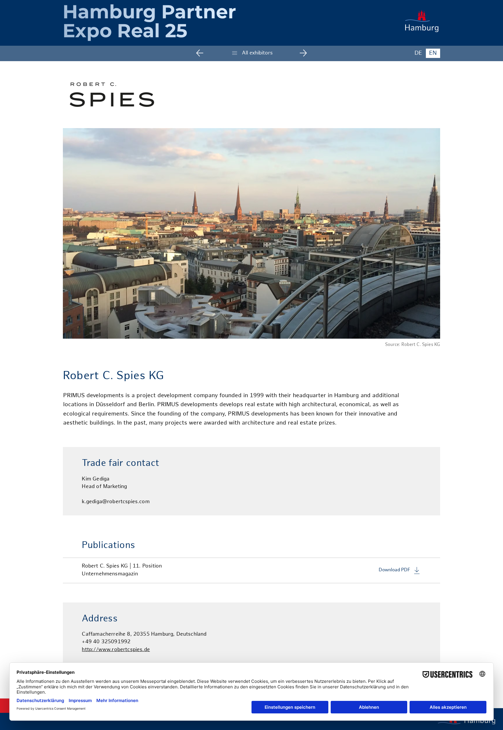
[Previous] (204, 53)
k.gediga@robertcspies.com (115, 501)
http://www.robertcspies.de (116, 649)
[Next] (299, 53)
